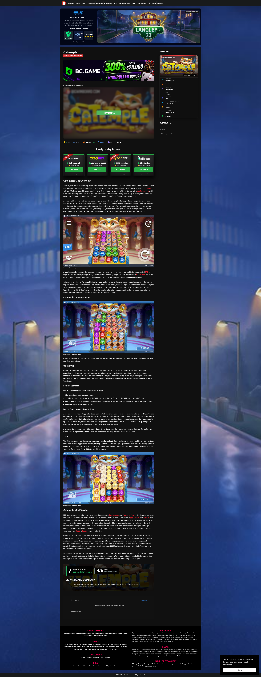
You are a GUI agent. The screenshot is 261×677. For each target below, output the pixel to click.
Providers (99, 3)
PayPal (111, 649)
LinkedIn (107, 657)
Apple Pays (87, 649)
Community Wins (124, 3)
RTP (146, 272)
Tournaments (142, 3)
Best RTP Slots (78, 649)
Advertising (105, 666)
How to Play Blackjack (94, 644)
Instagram (96, 657)
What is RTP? (81, 646)
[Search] (149, 3)
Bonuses (71, 3)
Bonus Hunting (69, 644)
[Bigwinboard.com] (64, 3)
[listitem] (68, 35)
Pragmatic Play (128, 515)
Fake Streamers (110, 646)
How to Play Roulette (120, 644)
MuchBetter (103, 649)
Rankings (92, 3)
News (115, 3)
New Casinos (88, 635)
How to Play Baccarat (80, 644)
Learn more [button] (227, 664)
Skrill (115, 649)
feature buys (140, 275)
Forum (134, 3)
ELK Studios (146, 188)
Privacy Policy (87, 666)
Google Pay (95, 649)
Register (160, 3)
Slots (83, 3)
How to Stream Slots (70, 646)
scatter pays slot (143, 191)
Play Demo (109, 113)
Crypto (78, 3)
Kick (102, 657)
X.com (83, 657)
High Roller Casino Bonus (83, 633)
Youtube (89, 657)
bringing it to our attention (173, 656)
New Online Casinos (98, 633)
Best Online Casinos (111, 633)
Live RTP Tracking (121, 646)
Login (154, 3)
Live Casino (108, 3)
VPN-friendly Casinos (100, 635)
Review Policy (77, 666)
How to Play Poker (107, 644)
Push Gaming (114, 515)
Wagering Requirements (97, 646)
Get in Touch (114, 666)
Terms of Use (97, 666)
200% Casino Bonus (69, 633)
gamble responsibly (147, 664)
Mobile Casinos (122, 633)
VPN (87, 646)
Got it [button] (240, 670)
